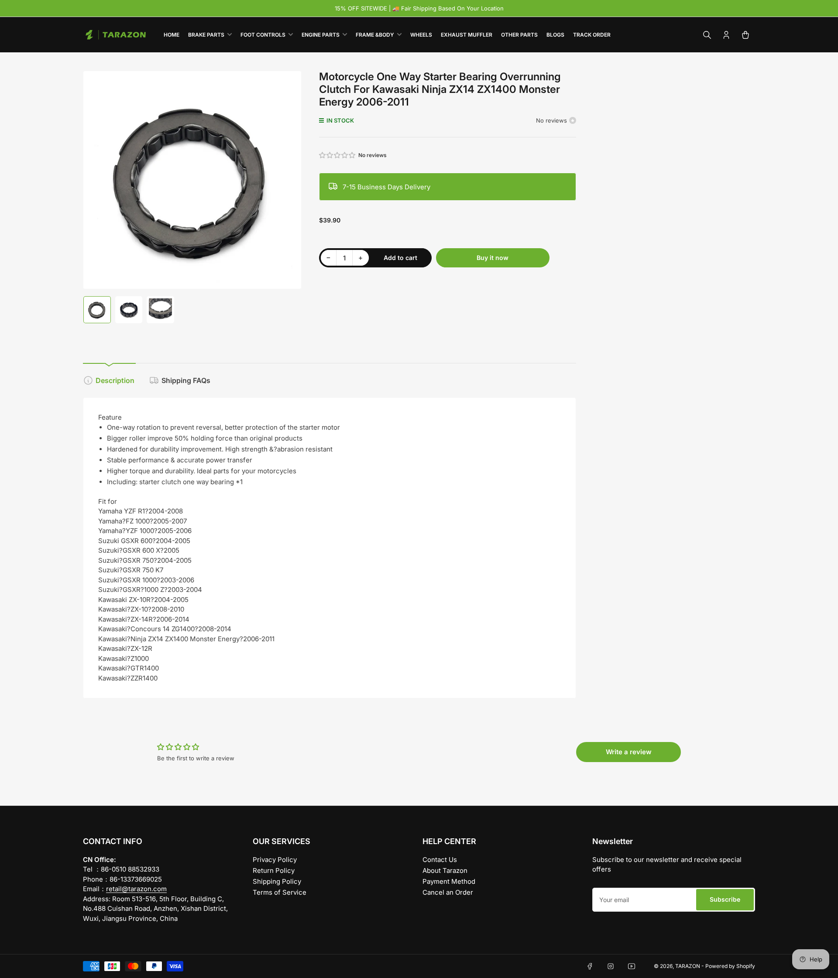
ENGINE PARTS (321, 34)
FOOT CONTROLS (262, 34)
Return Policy (274, 870)
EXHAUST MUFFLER (466, 34)
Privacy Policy (275, 859)
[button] (338, 155)
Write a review (629, 752)
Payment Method (448, 881)
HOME (171, 34)
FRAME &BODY (375, 34)
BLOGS (555, 34)
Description (115, 380)
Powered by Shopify (730, 966)
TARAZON (687, 966)
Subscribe (725, 899)
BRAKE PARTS (206, 34)
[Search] (707, 34)
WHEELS (421, 34)
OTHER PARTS (519, 34)
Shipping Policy (277, 881)
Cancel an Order (447, 892)
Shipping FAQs (185, 380)
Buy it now (492, 257)
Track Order (592, 34)
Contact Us (439, 859)
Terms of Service (279, 892)
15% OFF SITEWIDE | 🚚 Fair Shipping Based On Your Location (419, 8)
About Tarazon (444, 870)
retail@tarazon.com (136, 889)
